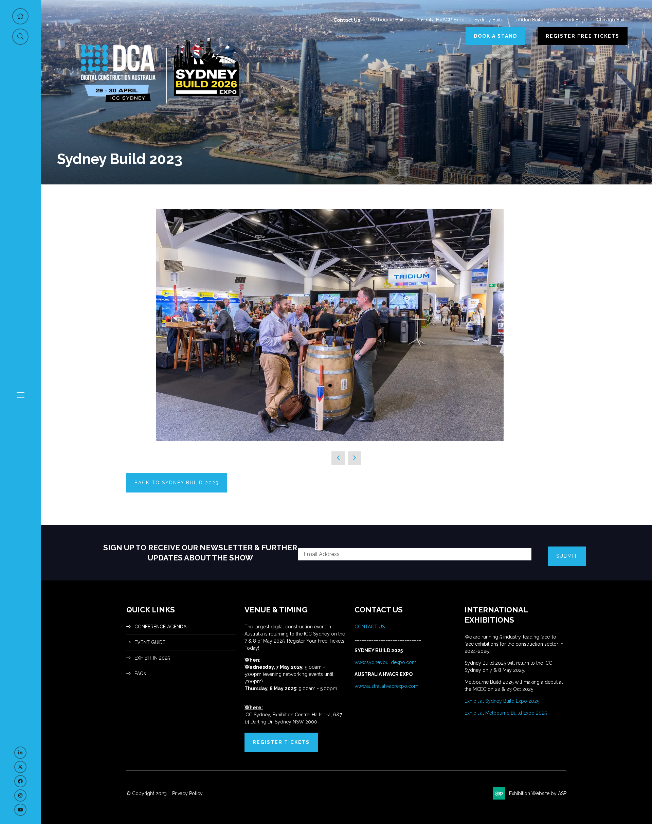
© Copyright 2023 (146, 793)
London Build (528, 19)
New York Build (570, 19)
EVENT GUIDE (149, 642)
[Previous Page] (338, 458)
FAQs (140, 673)
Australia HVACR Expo (440, 19)
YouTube (20, 810)
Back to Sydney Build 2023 (176, 482)
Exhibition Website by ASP (537, 793)
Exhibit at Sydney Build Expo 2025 (502, 701)
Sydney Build (489, 19)
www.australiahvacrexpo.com (386, 686)
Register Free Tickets (582, 36)
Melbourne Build (388, 19)
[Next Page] (354, 458)
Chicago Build (612, 19)
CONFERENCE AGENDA (160, 626)
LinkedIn (20, 753)
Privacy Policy (187, 793)
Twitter (20, 767)
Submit (567, 556)
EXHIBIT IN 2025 (152, 658)
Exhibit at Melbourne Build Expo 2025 (506, 713)
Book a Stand (495, 36)
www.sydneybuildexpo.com (385, 662)
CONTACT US (370, 626)
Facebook (20, 781)
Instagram (20, 795)
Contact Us (346, 20)
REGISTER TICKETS (281, 742)
